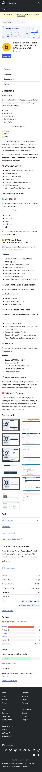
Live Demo (8, 95)
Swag (25, 720)
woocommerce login (33, 605)
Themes (25, 696)
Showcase (25, 693)
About (4, 693)
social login (22, 605)
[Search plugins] (23, 22)
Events (24, 713)
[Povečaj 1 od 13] (18, 421)
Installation (8, 74)
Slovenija (10, 745)
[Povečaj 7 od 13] (18, 504)
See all (37, 644)
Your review (6, 644)
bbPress (6, 733)
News (4, 696)
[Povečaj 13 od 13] (37, 492)
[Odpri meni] (39, 3)
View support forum (9, 663)
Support (7, 84)
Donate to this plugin (9, 681)
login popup (29, 601)
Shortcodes (6, 527)
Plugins (24, 700)
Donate (25, 716)
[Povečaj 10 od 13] (37, 449)
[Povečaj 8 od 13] (37, 421)
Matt (4, 730)
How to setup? (7, 521)
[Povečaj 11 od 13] (37, 466)
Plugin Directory (7, 9)
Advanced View (7, 611)
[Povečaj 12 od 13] (37, 480)
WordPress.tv (8, 720)
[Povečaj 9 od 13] (37, 436)
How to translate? (8, 533)
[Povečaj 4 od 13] (18, 466)
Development (9, 79)
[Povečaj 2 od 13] (18, 435)
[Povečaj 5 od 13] (18, 479)
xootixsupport (11, 568)
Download (6, 56)
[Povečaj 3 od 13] (18, 450)
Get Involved (26, 709)
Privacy (4, 703)
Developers (6, 716)
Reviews (7, 69)
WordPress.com (8, 726)
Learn (4, 709)
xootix (18, 51)
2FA (23, 601)
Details (6, 64)
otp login (36, 601)
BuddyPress (7, 736)
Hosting (5, 700)
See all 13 (37, 596)
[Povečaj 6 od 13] (18, 494)
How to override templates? (12, 539)
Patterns (25, 703)
